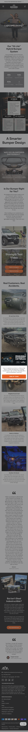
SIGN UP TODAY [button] (14, 376)
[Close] (25, 354)
